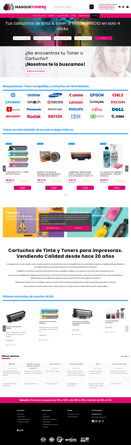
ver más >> (125, 356)
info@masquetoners (100, 417)
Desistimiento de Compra (50, 424)
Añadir (22, 188)
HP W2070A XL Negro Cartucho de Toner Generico (13, 328)
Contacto (45, 427)
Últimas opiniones (10, 356)
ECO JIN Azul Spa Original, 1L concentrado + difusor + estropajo (80, 174)
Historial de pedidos (24, 419)
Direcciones (21, 417)
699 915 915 (111, 7)
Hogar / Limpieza (73, 417)
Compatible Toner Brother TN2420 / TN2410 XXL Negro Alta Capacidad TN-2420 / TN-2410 (49, 175)
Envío (44, 414)
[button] (39, 15)
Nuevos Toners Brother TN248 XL (80, 322)
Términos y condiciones (50, 419)
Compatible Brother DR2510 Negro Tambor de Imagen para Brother (111, 174)
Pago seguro (47, 422)
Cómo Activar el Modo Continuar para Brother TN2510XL (114, 323)
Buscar (103, 38)
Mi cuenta (21, 414)
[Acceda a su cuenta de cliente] (123, 7)
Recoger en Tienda (23, 422)
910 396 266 (102, 7)
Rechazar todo (52, 228)
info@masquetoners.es (107, 6)
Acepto (78, 228)
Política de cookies (46, 223)
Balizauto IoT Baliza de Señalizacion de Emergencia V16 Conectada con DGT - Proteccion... (17, 175)
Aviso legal (46, 417)
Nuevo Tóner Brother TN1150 (47, 327)
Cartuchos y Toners (73, 414)
